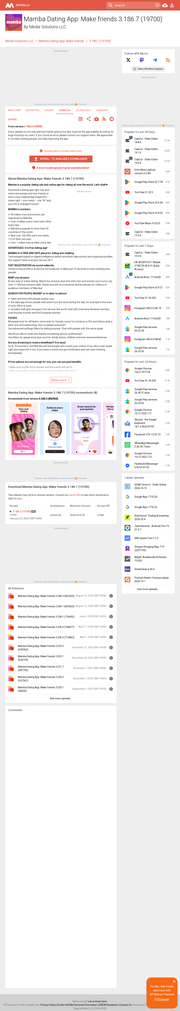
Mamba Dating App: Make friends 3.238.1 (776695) (46, 616)
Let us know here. (97, 1001)
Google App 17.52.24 (145, 496)
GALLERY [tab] (49, 110)
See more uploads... (61, 698)
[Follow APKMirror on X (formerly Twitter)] (128, 61)
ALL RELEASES (83, 110)
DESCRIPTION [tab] (32, 110)
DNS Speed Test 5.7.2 (146, 538)
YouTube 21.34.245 (145, 380)
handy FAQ (75, 495)
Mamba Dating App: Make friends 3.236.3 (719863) (46, 637)
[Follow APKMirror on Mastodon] (142, 61)
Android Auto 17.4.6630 (147, 318)
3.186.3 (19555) (33, 126)
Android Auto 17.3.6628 (147, 277)
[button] (81, 119)
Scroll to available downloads (63, 158)
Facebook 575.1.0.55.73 (147, 434)
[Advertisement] (61, 77)
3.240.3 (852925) (48, 398)
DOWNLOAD (65, 110)
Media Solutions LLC (47, 26)
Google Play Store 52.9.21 (148, 287)
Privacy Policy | (49, 1004)
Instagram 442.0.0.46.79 (147, 308)
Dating (12, 119)
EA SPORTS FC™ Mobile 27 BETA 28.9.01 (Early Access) (147, 266)
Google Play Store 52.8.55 (148, 213)
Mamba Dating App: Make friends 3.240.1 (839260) (46, 606)
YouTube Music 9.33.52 (147, 223)
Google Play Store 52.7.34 (148, 181)
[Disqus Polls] (61, 759)
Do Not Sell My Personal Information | (78, 1004)
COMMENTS (102, 110)
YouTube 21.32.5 (143, 192)
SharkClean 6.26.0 (144, 569)
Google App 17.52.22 (145, 507)
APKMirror (23, 5)
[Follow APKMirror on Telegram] (155, 61)
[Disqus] (61, 850)
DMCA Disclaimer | (109, 1004)
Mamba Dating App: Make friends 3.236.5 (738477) (46, 627)
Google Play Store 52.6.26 (148, 202)
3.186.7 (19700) (21, 511)
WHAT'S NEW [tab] (14, 110)
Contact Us (126, 1004)
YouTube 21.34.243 (145, 297)
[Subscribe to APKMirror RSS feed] (168, 61)
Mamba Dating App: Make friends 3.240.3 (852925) (46, 596)
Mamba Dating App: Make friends (61, 41)
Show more (59, 380)
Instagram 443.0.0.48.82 (147, 339)
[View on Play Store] (96, 119)
